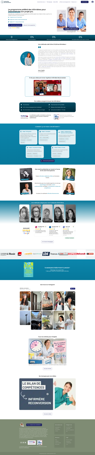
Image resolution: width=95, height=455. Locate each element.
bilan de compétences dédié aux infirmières (48, 62)
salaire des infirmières (46, 66)
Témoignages (49, 1)
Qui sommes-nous (41, 1)
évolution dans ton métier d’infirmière (62, 58)
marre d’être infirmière (60, 57)
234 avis (28, 231)
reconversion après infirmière (67, 53)
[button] (47, 87)
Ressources (73, 1)
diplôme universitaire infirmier (55, 59)
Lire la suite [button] (37, 235)
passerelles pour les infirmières (46, 60)
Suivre (73, 288)
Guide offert (55, 1)
